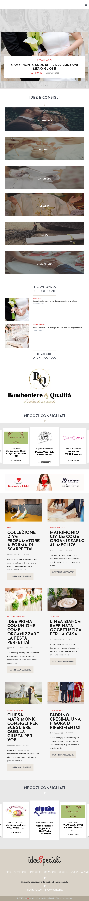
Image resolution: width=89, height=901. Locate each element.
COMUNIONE (50, 872)
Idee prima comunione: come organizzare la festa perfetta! (23, 632)
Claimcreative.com (64, 898)
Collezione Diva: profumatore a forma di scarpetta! (23, 541)
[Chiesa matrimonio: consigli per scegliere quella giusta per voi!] (23, 693)
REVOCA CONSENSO (53, 890)
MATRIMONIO (20, 872)
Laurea (42, 73)
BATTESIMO (35, 872)
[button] (41, 85)
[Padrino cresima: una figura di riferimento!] (66, 693)
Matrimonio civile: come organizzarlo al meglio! (67, 539)
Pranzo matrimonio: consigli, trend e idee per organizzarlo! (57, 328)
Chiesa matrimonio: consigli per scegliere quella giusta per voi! (22, 727)
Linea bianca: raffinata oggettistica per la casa (65, 628)
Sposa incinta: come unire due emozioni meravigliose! (55, 301)
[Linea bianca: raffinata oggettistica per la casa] (66, 599)
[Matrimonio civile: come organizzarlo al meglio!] (66, 510)
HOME (8, 872)
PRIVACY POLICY (34, 890)
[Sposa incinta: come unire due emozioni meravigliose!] (17, 309)
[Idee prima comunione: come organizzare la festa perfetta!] (23, 599)
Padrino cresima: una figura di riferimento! (65, 721)
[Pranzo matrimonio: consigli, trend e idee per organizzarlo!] (17, 336)
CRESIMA (63, 872)
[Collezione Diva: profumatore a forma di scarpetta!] (23, 510)
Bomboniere (30, 73)
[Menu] (86, 5)
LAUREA (74, 872)
